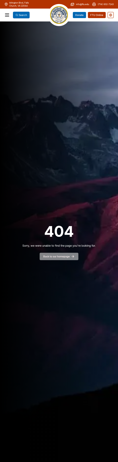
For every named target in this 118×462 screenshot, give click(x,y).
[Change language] (111, 15)
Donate (79, 15)
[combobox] (21, 15)
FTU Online (96, 15)
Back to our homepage (56, 256)
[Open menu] (7, 15)
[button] (59, 15)
